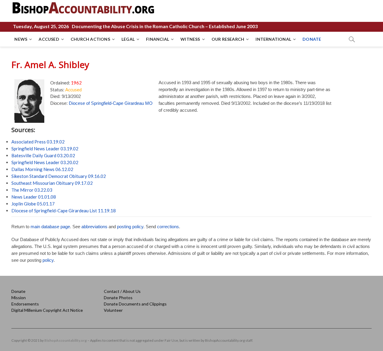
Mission (18, 297)
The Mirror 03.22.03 (31, 190)
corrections (168, 226)
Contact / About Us (122, 291)
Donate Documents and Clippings (135, 303)
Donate (18, 291)
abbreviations (94, 226)
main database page (50, 226)
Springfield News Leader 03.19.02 (44, 148)
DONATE (312, 39)
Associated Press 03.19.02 (38, 141)
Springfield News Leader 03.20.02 (44, 162)
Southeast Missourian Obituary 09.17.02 (52, 183)
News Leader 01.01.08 (33, 196)
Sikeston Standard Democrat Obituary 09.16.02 (58, 176)
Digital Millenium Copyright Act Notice (47, 310)
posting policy (130, 226)
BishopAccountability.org (65, 340)
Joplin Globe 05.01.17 (33, 203)
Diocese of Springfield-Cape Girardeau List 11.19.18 (63, 210)
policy (48, 260)
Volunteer (113, 310)
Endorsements (25, 303)
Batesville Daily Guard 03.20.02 (43, 155)
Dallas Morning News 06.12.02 (42, 169)
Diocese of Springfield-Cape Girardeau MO (111, 103)
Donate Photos (118, 297)
